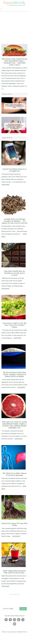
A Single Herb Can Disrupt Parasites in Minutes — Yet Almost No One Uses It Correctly (14, 221)
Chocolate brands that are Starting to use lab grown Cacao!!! (14, 273)
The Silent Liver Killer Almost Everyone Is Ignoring (14, 474)
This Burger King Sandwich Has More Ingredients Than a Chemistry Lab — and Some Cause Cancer (14, 62)
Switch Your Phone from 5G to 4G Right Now (15, 170)
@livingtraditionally (15, 594)
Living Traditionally (14, 3)
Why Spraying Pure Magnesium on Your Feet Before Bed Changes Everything (14, 126)
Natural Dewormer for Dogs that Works (14, 524)
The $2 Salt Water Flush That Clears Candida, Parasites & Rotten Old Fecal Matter (14, 374)
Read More (5, 184)
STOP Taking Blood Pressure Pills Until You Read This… (14, 572)
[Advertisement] (14, 27)
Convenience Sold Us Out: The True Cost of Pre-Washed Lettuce (14, 325)
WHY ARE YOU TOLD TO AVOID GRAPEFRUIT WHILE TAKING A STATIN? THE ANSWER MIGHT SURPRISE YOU (14, 425)
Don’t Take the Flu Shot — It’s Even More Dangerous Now (14, 106)
